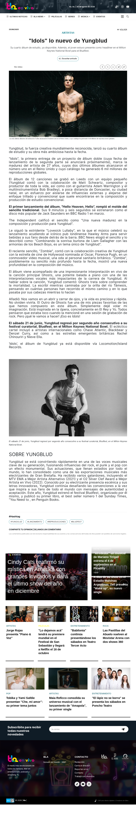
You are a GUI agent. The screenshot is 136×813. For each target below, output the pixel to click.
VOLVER (123, 29)
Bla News (39, 17)
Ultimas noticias (18, 17)
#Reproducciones (56, 522)
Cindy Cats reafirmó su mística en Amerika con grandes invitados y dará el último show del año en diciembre (38, 576)
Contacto (79, 772)
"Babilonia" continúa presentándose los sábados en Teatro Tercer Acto (83, 638)
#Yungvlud (16, 522)
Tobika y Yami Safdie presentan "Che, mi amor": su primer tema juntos (24, 701)
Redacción (79, 762)
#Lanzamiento (34, 522)
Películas (56, 17)
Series (71, 17)
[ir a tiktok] (116, 7)
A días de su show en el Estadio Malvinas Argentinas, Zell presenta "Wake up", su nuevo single (111, 584)
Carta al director (82, 765)
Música (85, 17)
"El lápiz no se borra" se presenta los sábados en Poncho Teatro (108, 701)
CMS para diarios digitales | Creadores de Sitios (113, 800)
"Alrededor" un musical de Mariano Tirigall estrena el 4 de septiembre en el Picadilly (110, 561)
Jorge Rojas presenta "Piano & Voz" (18, 634)
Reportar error (81, 769)
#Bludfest (76, 522)
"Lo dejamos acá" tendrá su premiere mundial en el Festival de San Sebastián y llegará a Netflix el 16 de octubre (51, 642)
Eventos (100, 17)
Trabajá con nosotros (84, 776)
